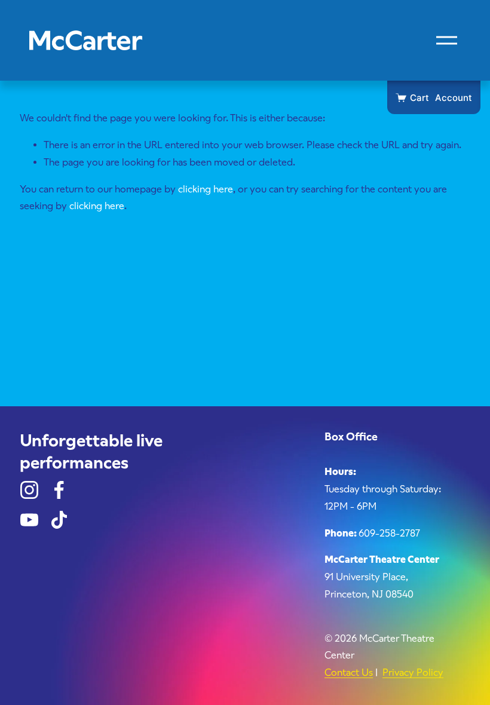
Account (453, 97)
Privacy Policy (412, 672)
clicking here (205, 189)
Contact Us (348, 672)
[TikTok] (59, 519)
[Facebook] (59, 489)
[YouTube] (29, 519)
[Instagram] (29, 489)
